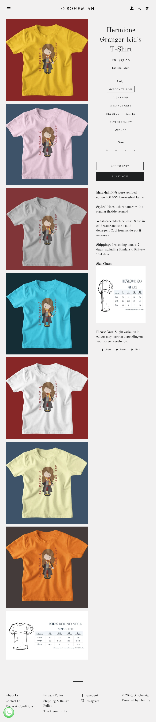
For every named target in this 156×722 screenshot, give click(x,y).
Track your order (55, 711)
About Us (12, 695)
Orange (121, 130)
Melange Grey (120, 105)
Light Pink (121, 97)
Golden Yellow (120, 89)
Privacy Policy (53, 695)
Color (121, 81)
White (130, 113)
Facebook (92, 695)
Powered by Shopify (136, 700)
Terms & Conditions (19, 706)
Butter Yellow (121, 122)
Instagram (92, 700)
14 (134, 150)
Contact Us (13, 700)
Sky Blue (112, 113)
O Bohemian (78, 8)
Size (121, 142)
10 (116, 150)
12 (125, 150)
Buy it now (120, 176)
